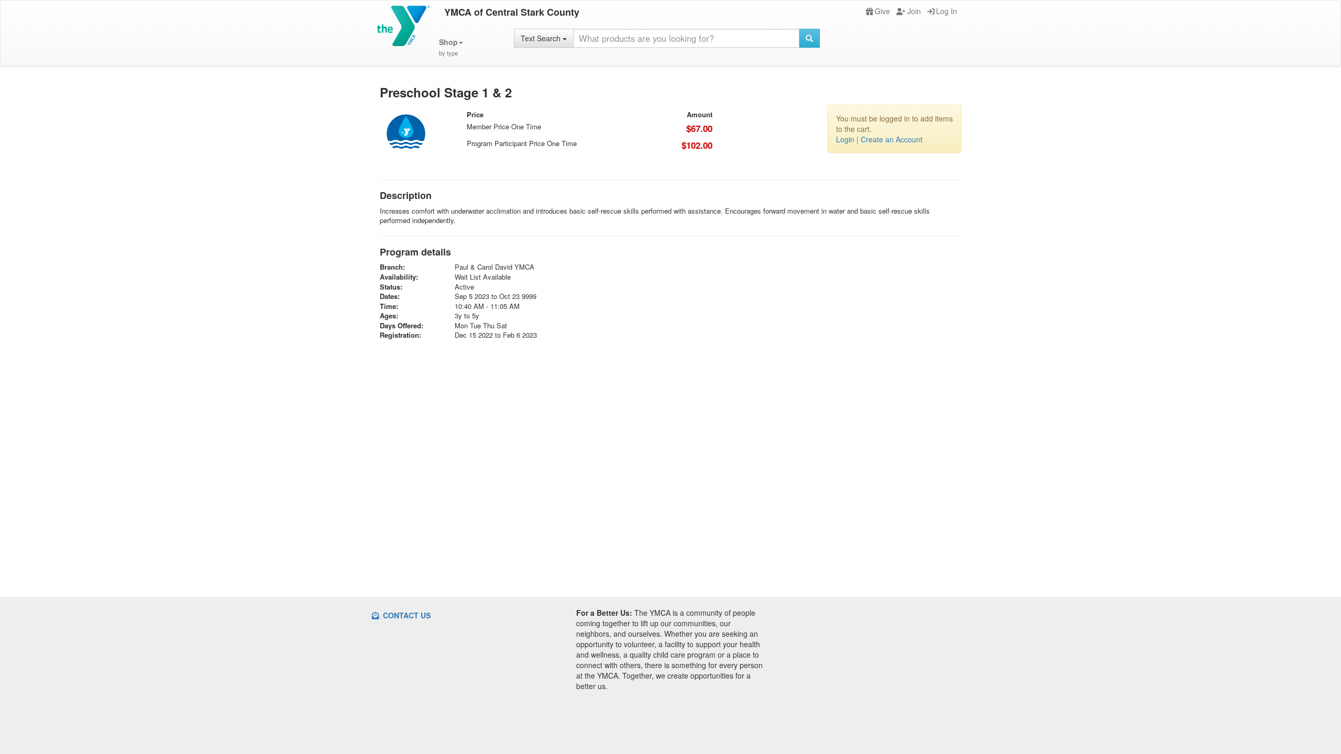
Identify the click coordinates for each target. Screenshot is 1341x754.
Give (882, 11)
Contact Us (406, 615)
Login (845, 139)
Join (914, 11)
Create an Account (891, 139)
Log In (946, 11)
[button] (451, 47)
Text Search (542, 38)
